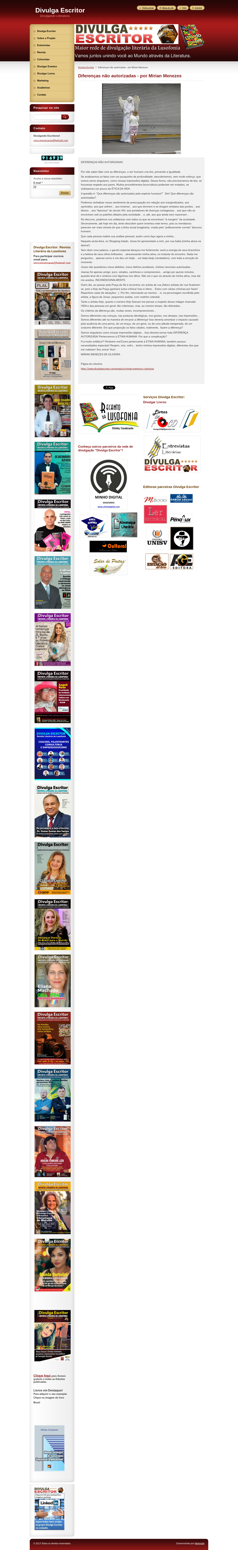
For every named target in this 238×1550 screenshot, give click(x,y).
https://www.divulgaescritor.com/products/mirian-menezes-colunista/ (117, 368)
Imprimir (198, 8)
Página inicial (148, 8)
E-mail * (38, 182)
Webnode (200, 1543)
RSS (184, 8)
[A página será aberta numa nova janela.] (141, 154)
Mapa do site (168, 8)
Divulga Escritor (86, 67)
